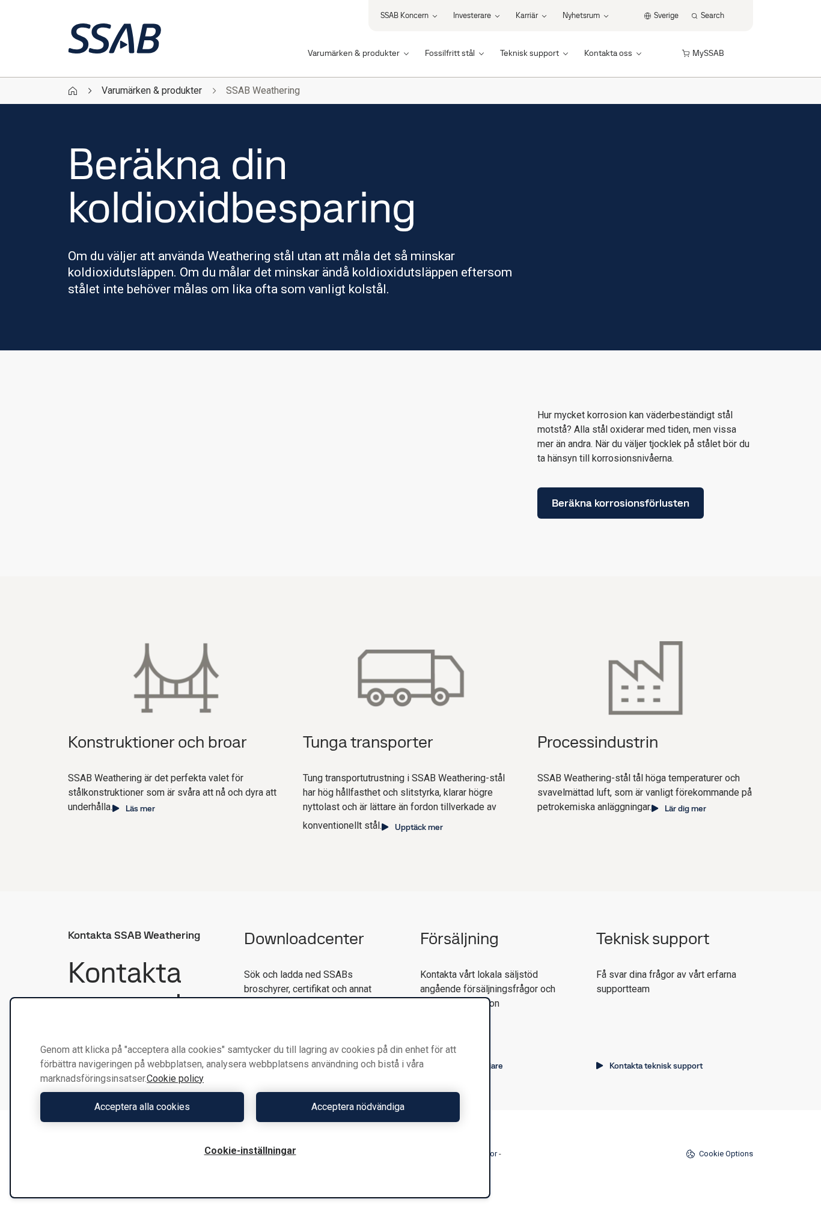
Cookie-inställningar (250, 1150)
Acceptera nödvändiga (357, 1106)
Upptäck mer (419, 827)
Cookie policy (175, 1078)
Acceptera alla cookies (142, 1106)
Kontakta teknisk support (656, 1065)
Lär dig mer (685, 808)
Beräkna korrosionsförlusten (620, 503)
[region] (250, 1097)
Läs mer (140, 808)
